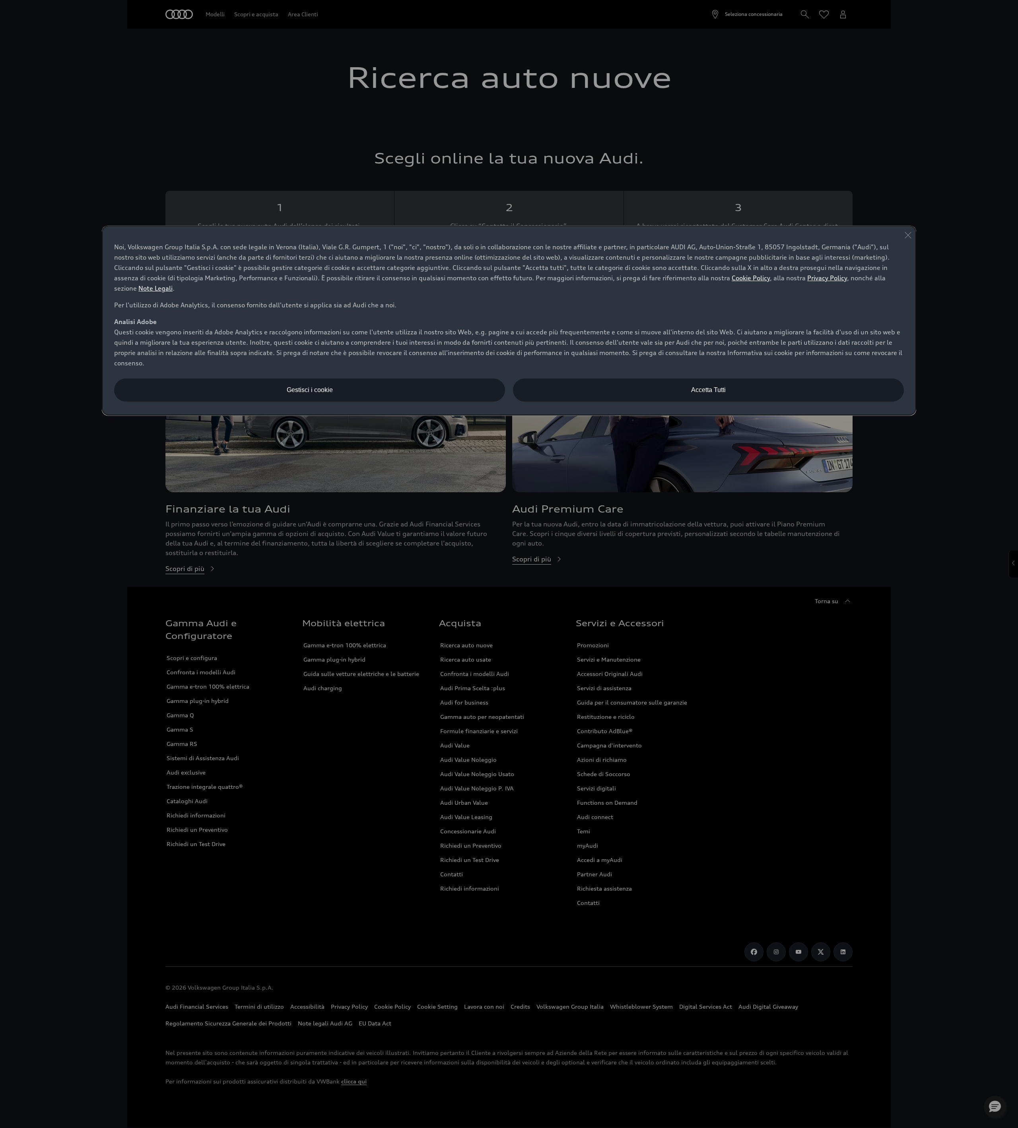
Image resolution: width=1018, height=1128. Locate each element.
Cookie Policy (751, 278)
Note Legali (155, 288)
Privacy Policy (827, 278)
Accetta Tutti (708, 389)
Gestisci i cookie (310, 389)
